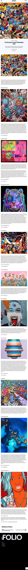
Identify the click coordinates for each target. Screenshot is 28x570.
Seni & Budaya (15, 40)
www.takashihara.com (6, 179)
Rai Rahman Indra (14, 49)
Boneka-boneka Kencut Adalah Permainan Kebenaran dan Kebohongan (7, 530)
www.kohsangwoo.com (6, 225)
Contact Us (3, 543)
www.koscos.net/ (5, 373)
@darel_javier (5, 334)
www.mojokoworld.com (6, 264)
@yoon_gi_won (6, 515)
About (2, 542)
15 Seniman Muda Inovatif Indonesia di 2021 (20, 530)
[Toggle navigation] (26, 0)
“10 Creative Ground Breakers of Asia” (12, 521)
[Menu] (1, 0)
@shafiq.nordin (6, 135)
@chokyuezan (5, 295)
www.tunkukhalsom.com (6, 465)
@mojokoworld (6, 266)
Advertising (3, 544)
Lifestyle (12, 40)
